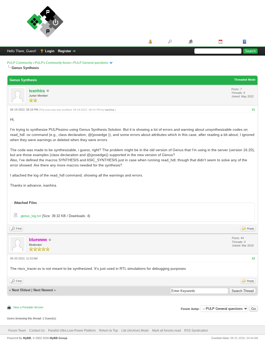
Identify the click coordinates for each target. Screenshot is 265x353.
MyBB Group (58, 338)
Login (49, 51)
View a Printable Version (28, 307)
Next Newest (43, 290)
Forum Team (17, 330)
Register (64, 51)
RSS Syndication (196, 330)
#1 (253, 109)
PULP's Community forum (53, 63)
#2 (253, 258)
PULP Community (19, 63)
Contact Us (37, 330)
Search (178, 41)
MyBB (27, 338)
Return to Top (108, 330)
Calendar (231, 41)
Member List (204, 41)
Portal (158, 41)
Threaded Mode (244, 79)
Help (251, 41)
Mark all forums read (166, 330)
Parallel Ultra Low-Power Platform (72, 330)
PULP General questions (90, 63)
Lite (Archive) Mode (135, 330)
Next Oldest (21, 290)
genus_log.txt (31, 216)
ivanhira (37, 91)
